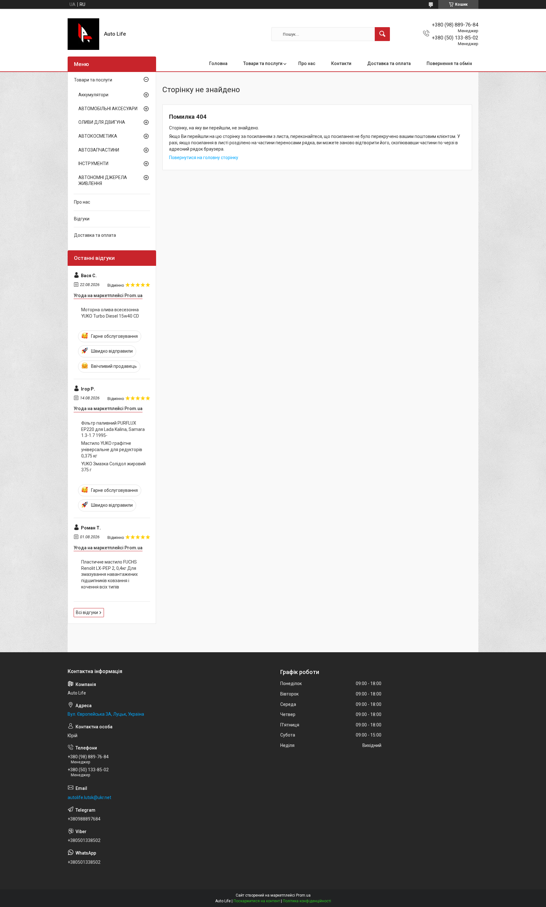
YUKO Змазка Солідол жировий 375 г (113, 467)
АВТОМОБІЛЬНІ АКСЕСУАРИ (107, 108)
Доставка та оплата (389, 63)
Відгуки (81, 218)
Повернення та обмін (449, 63)
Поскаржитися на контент (257, 901)
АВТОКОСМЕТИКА (97, 136)
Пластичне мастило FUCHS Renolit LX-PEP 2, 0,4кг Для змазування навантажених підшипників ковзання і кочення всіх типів (109, 574)
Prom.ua (303, 895)
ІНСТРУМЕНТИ (93, 163)
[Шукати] (382, 34)
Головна (218, 63)
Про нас (306, 63)
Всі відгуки (87, 612)
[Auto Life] (83, 34)
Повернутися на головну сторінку (203, 157)
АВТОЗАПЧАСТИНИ (98, 149)
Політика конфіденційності (307, 901)
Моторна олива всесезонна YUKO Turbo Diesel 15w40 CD (110, 313)
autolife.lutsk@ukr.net (89, 797)
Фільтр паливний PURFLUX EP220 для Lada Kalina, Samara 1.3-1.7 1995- (113, 429)
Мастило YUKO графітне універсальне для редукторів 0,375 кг (111, 449)
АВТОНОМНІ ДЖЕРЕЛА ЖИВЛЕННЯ (102, 180)
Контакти (341, 63)
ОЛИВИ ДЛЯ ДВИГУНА (101, 122)
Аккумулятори (93, 94)
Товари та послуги (262, 63)
